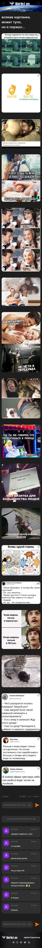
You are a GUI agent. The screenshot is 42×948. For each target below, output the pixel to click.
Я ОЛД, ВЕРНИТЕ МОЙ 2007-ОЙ (21, 819)
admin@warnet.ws (32, 938)
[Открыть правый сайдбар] (38, 4)
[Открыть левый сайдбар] (4, 4)
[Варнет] (11, 938)
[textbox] (17, 805)
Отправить (37, 805)
